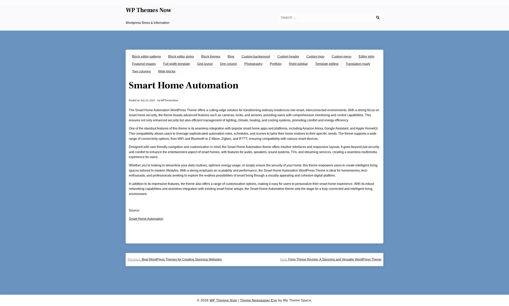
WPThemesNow (169, 100)
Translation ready (358, 64)
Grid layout (205, 64)
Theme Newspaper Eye (258, 300)
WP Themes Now (148, 10)
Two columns (141, 71)
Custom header (288, 56)
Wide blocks (166, 71)
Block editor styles (181, 56)
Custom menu (341, 56)
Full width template (176, 64)
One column (228, 64)
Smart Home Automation (146, 218)
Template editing (326, 64)
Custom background (256, 56)
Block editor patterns (146, 56)
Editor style (366, 56)
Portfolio (276, 64)
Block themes (210, 56)
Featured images (144, 64)
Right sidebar (298, 64)
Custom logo (315, 56)
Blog (231, 56)
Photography (253, 64)
